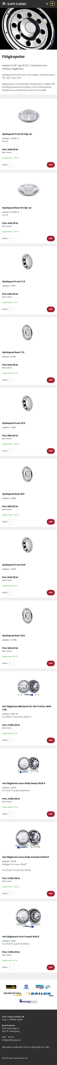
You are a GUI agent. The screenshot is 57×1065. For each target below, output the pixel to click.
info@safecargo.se (11, 1040)
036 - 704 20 (8, 1037)
